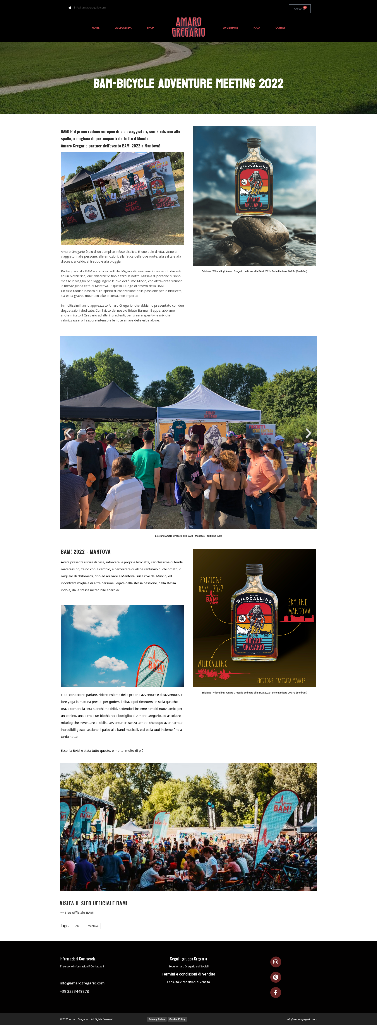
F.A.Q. (257, 27)
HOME (95, 27)
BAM (76, 926)
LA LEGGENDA (123, 27)
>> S (63, 912)
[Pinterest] (275, 977)
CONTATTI (281, 27)
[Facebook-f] (275, 992)
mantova (93, 926)
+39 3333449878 (74, 991)
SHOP (150, 27)
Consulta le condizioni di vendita (188, 982)
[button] (68, 433)
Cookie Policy (177, 1019)
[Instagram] (275, 962)
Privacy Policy (157, 1019)
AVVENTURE (230, 27)
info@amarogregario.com (82, 983)
